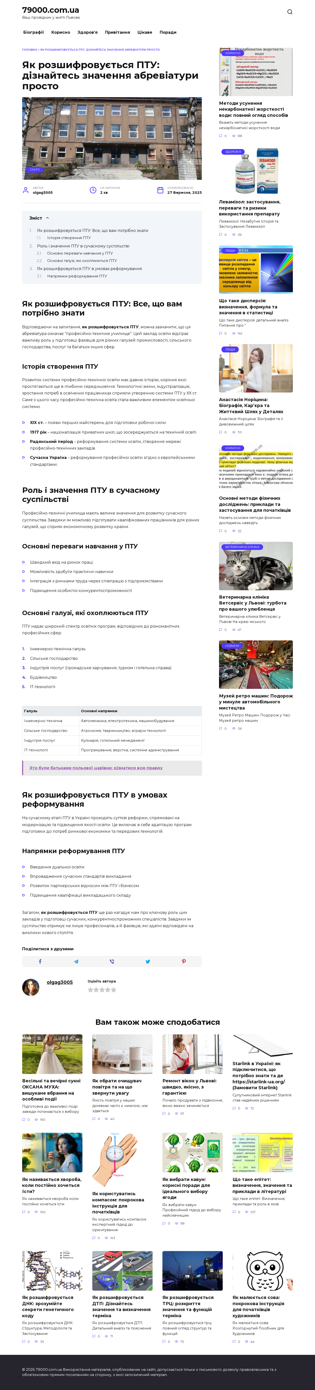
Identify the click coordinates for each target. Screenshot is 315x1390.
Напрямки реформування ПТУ (77, 276)
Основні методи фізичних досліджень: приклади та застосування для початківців (255, 504)
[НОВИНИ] (256, 685)
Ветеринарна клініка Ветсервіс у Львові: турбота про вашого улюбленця (252, 603)
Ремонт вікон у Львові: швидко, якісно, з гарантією (189, 1086)
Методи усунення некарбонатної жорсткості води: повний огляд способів (253, 109)
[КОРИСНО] (256, 93)
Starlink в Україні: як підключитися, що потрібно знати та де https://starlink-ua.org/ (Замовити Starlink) (259, 1075)
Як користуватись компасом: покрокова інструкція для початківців (118, 1202)
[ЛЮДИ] (256, 290)
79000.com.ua (50, 10)
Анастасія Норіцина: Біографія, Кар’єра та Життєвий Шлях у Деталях (251, 405)
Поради (168, 32)
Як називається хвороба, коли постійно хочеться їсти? (51, 1185)
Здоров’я (88, 32)
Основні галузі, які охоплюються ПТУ (82, 260)
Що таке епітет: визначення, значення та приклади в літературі (262, 1185)
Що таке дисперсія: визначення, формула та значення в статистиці (248, 306)
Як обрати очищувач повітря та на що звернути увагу (117, 1086)
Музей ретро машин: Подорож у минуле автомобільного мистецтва (256, 701)
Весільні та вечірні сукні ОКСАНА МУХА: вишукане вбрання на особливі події (51, 1090)
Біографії (33, 32)
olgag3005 (60, 982)
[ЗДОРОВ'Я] (256, 192)
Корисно (60, 32)
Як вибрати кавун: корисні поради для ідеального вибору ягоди (186, 1188)
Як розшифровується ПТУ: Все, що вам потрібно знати (92, 230)
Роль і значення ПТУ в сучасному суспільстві (83, 246)
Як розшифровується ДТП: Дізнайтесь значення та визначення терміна (121, 1306)
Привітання (117, 32)
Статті (35, 169)
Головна (29, 49)
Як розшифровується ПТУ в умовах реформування (89, 268)
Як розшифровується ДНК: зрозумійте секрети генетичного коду (48, 1306)
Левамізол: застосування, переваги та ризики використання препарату (250, 207)
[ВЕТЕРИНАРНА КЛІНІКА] (256, 587)
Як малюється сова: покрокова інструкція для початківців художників (258, 1306)
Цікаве (145, 32)
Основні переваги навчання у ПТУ (80, 253)
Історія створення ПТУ (69, 238)
